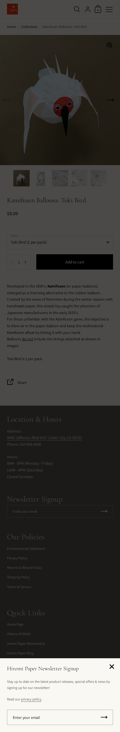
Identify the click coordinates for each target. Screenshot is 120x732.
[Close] (111, 667)
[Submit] (104, 717)
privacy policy (31, 699)
